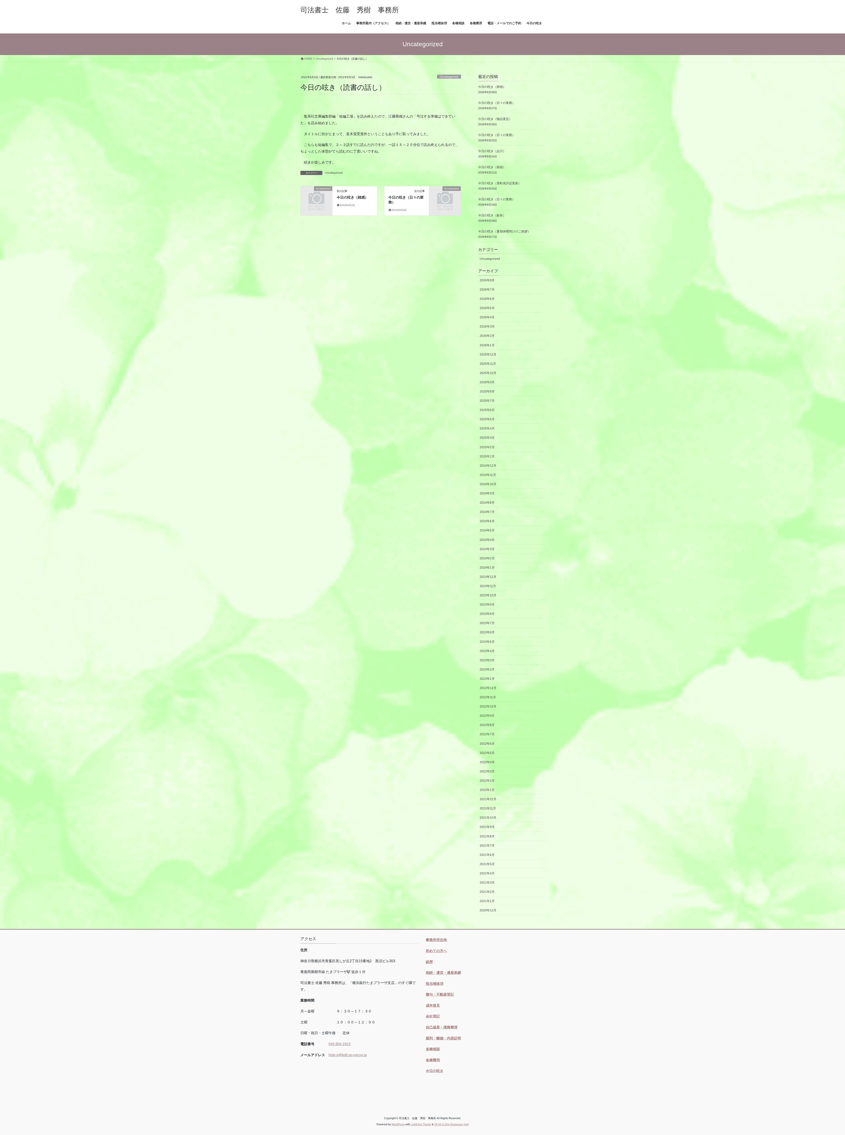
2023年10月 (488, 595)
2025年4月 (487, 428)
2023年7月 (487, 623)
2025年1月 (487, 456)
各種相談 (433, 1049)
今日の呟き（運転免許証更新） (499, 183)
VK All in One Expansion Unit (451, 1124)
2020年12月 (488, 910)
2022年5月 (487, 753)
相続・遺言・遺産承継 (443, 973)
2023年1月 (487, 678)
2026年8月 (487, 280)
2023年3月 (487, 660)
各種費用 (433, 1060)
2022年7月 (487, 734)
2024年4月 (487, 540)
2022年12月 (488, 688)
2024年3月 (487, 549)
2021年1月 (487, 901)
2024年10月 (488, 484)
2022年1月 (487, 790)
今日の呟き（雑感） (352, 197)
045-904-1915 (340, 1044)
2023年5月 (487, 641)
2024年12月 (488, 465)
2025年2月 (487, 447)
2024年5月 (487, 530)
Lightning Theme (421, 1124)
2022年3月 (487, 771)
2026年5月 (487, 308)
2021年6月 (487, 855)
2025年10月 (488, 373)
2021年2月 (487, 892)
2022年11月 (488, 697)
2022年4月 (487, 762)
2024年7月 (487, 512)
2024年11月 (488, 475)
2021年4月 (487, 873)
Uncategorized (449, 76)
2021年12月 (488, 799)
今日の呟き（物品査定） (495, 119)
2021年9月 (487, 827)
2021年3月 (487, 882)
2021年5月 (487, 864)
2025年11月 (488, 363)
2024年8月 (487, 502)
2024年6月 (487, 521)
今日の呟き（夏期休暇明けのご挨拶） (504, 231)
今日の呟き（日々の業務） (496, 103)
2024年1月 (487, 567)
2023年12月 (488, 577)
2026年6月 (487, 298)
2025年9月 (487, 382)
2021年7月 (487, 845)
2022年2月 (487, 780)
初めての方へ (436, 951)
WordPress (398, 1124)
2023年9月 (487, 604)
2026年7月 (487, 289)
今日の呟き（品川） (492, 151)
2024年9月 (487, 493)
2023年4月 (487, 651)
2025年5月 (487, 419)
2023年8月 (487, 613)
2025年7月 (487, 400)
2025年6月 (487, 410)
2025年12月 (488, 354)
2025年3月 (487, 437)
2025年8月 (487, 391)
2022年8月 (487, 725)
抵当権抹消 (434, 984)
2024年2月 (487, 558)
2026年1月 (487, 345)
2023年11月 (488, 586)
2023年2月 (487, 669)
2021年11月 (488, 808)
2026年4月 (487, 317)
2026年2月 (487, 335)
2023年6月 (487, 632)
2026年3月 (487, 326)
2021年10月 (488, 817)
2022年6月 (487, 743)
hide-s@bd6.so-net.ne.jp (348, 1055)
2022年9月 (487, 715)
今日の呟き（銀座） (492, 215)
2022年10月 (488, 706)
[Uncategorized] (316, 195)
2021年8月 (487, 836)
